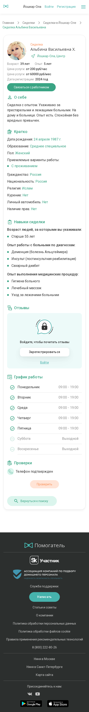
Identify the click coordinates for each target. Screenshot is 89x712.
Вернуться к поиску (34, 501)
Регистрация (66, 6)
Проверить (44, 484)
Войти (49, 6)
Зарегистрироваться (44, 352)
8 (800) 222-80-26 (44, 647)
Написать (44, 597)
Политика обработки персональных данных (44, 623)
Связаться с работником (31, 87)
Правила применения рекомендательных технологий (44, 639)
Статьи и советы (44, 607)
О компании (44, 615)
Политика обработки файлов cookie (44, 631)
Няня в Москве (44, 659)
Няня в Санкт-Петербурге (45, 667)
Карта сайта (44, 675)
